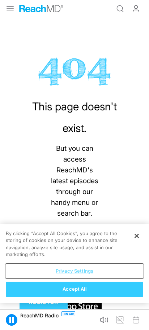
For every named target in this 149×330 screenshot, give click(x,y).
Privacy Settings (74, 271)
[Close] (137, 236)
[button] (11, 320)
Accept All (74, 289)
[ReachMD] (41, 9)
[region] (74, 263)
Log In (136, 8)
